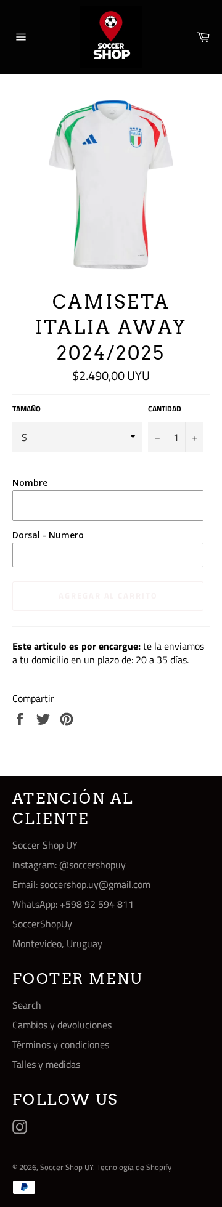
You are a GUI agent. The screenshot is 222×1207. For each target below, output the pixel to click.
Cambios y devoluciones (62, 1024)
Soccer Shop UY (66, 1167)
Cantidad (164, 409)
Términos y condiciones (60, 1044)
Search (26, 1005)
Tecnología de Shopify (134, 1167)
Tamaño (26, 409)
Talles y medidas (46, 1064)
